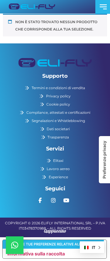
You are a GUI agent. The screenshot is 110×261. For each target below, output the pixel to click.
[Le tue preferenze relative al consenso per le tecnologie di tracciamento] (104, 159)
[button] (14, 245)
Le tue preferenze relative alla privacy (60, 244)
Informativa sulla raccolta (36, 254)
